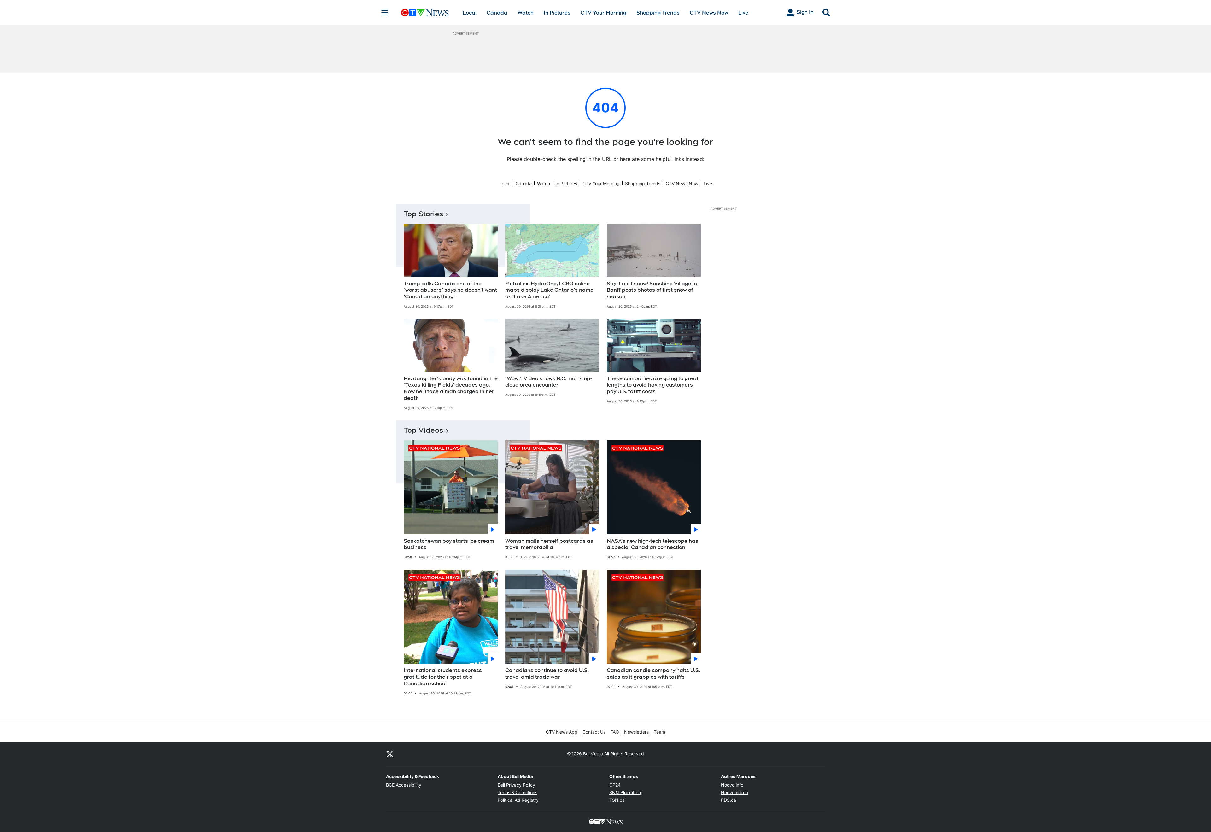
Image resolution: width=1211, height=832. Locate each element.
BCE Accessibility (403, 785)
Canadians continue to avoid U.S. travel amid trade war (547, 673)
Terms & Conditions (517, 792)
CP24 (615, 785)
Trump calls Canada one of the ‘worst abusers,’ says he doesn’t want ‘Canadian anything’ (450, 290)
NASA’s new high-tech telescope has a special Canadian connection (652, 544)
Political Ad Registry (518, 800)
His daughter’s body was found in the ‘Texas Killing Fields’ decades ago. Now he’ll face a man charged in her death (451, 388)
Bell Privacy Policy (516, 785)
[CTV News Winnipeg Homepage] (425, 12)
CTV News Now (709, 13)
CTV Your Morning (603, 13)
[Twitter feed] (390, 754)
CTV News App (561, 732)
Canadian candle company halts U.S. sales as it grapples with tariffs (653, 673)
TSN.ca (617, 800)
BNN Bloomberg (626, 792)
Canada (497, 13)
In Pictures (557, 13)
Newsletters (636, 732)
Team (659, 732)
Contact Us (594, 732)
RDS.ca (728, 800)
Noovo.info (732, 785)
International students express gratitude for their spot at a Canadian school (443, 677)
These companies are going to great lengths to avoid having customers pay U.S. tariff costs (653, 385)
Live (743, 13)
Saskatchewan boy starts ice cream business (449, 544)
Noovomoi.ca (734, 792)
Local (470, 13)
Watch (526, 13)
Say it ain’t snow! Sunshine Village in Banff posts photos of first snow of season (652, 290)
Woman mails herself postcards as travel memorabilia (549, 544)
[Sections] (384, 12)
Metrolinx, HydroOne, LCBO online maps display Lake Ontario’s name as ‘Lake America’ (549, 290)
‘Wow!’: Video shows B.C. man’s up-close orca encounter (548, 382)
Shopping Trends (658, 13)
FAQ (615, 732)
